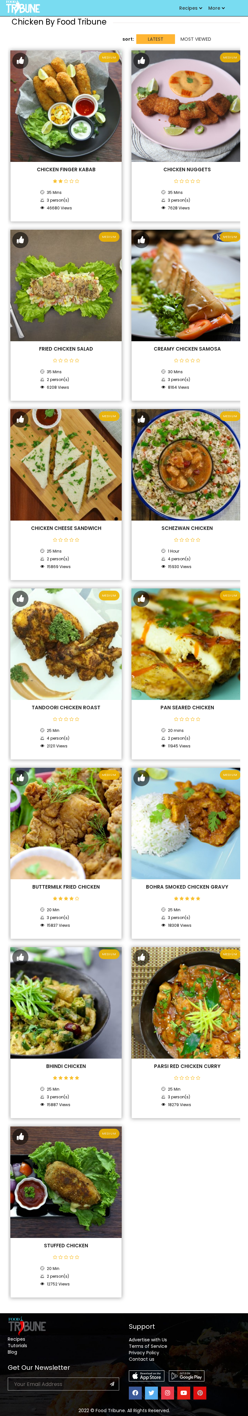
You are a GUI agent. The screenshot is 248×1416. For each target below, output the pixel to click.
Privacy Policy (144, 1352)
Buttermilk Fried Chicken (66, 887)
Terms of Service (148, 1346)
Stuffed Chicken (66, 1246)
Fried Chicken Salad (66, 349)
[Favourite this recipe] (20, 61)
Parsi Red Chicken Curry (187, 1066)
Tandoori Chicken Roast (66, 708)
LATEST (155, 39)
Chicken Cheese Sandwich (66, 528)
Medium (109, 57)
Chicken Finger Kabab (66, 170)
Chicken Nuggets (187, 170)
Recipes (188, 8)
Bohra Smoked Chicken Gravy (187, 887)
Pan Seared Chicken (187, 708)
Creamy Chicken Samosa (187, 349)
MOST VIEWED (196, 39)
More (214, 8)
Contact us (141, 1359)
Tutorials (17, 1345)
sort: (128, 39)
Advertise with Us (148, 1340)
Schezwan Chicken (187, 528)
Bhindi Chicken (66, 1066)
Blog (12, 1352)
